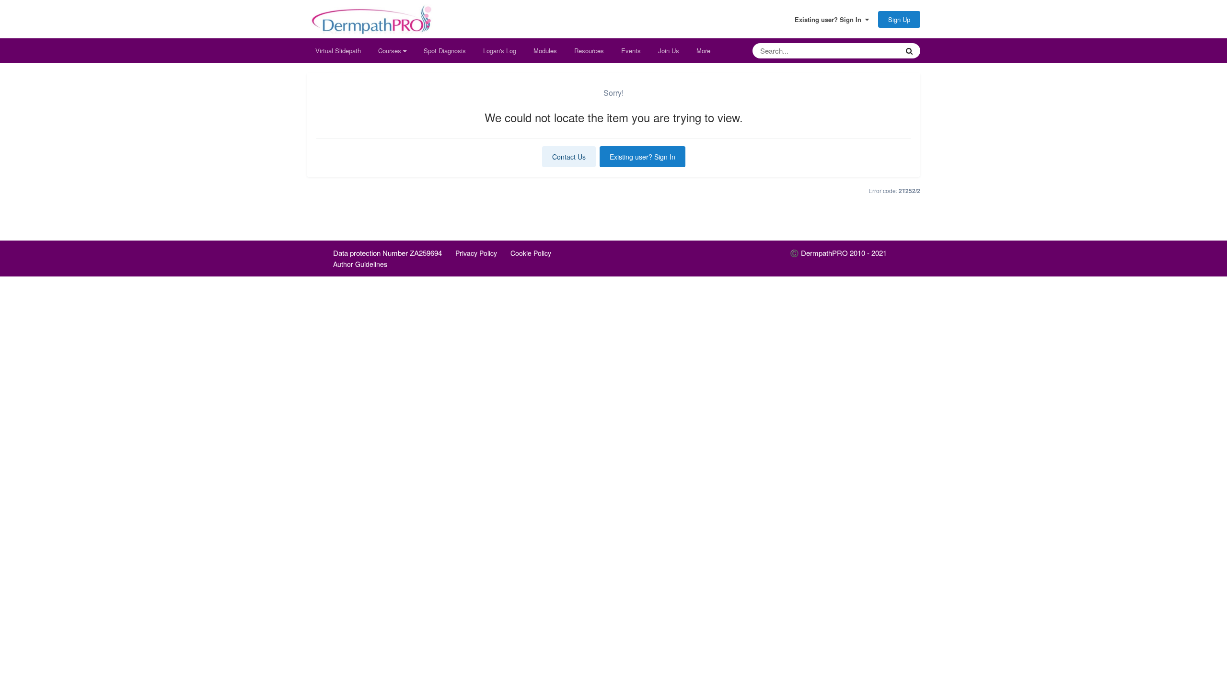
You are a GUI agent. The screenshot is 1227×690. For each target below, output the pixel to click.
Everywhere (869, 50)
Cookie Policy (530, 253)
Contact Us (569, 156)
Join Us (668, 50)
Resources (589, 50)
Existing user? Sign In (830, 19)
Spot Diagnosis (445, 50)
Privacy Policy (476, 253)
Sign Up (899, 19)
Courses (390, 50)
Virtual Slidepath (338, 50)
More (703, 50)
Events (631, 50)
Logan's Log (499, 50)
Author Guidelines (360, 264)
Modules (545, 50)
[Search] (909, 50)
